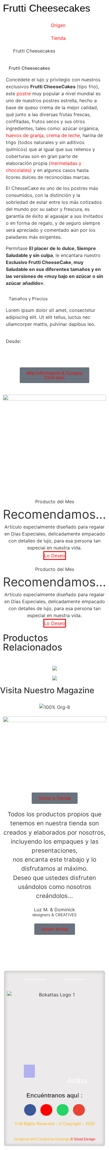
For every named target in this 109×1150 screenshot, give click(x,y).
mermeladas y (66, 163)
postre (24, 93)
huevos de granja (25, 135)
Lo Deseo (54, 555)
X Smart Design (83, 1139)
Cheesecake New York (54, 667)
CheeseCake (54, 659)
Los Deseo (54, 682)
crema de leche (63, 135)
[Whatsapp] (63, 1110)
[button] (29, 1071)
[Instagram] (46, 1110)
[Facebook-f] (30, 1110)
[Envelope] (79, 1110)
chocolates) (19, 170)
